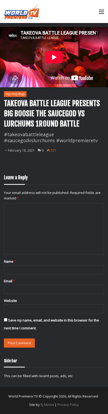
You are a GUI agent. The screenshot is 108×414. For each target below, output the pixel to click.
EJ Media (47, 404)
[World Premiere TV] (21, 11)
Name (10, 261)
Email (9, 281)
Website (10, 300)
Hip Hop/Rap (15, 94)
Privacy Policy (68, 404)
